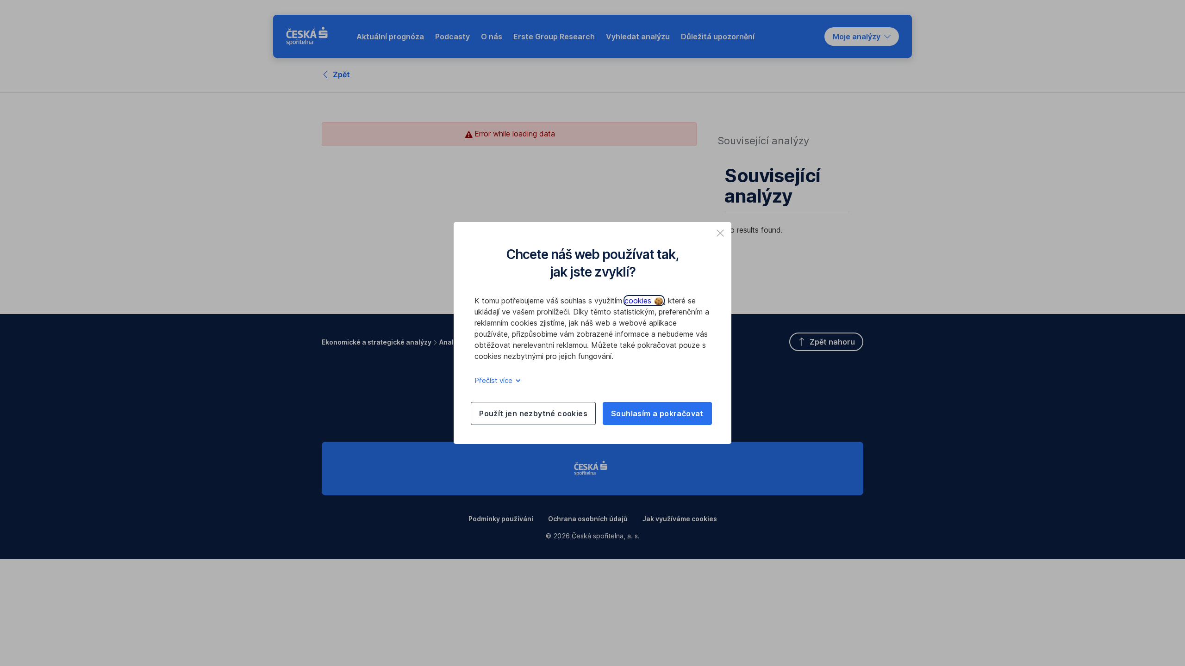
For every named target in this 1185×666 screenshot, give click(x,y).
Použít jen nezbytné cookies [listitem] (533, 413)
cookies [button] (639, 300)
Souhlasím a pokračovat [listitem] (657, 413)
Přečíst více (494, 380)
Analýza (452, 342)
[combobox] (861, 36)
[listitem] (720, 233)
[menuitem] (390, 36)
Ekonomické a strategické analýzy (376, 342)
